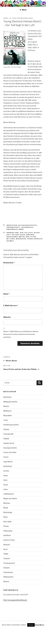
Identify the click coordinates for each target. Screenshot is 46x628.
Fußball (6, 439)
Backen (6, 406)
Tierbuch (6, 559)
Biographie (7, 415)
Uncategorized (9, 563)
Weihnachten (8, 577)
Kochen (6, 471)
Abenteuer (11, 225)
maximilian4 (27, 18)
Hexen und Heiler (9, 452)
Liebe (5, 489)
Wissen (6, 582)
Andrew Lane (12, 232)
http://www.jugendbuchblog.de (15, 600)
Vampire (6, 568)
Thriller (5, 554)
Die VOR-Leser (15, 3)
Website (7, 317)
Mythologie (7, 512)
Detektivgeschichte (11, 425)
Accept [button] (31, 625)
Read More (39, 625)
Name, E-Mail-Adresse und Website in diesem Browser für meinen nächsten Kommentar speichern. (20, 334)
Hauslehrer (12, 237)
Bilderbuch (7, 411)
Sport (5, 549)
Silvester (6, 545)
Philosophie (7, 531)
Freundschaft (13, 227)
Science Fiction (9, 540)
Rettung (10, 239)
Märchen (6, 503)
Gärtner (30, 235)
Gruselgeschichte (10, 448)
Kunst (5, 485)
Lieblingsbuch (8, 494)
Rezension (21, 239)
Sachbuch (7, 535)
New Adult (7, 522)
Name (6, 294)
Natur (5, 517)
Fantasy (6, 429)
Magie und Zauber (10, 499)
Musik (5, 508)
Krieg (5, 475)
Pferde (6, 526)
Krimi (21, 229)
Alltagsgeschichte (27, 225)
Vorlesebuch (8, 572)
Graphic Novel (8, 443)
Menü (24, 10)
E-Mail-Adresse (10, 306)
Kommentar (9, 263)
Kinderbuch (12, 229)
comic (5, 420)
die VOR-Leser (18, 235)
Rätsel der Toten (27, 237)
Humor (6, 457)
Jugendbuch (27, 227)
